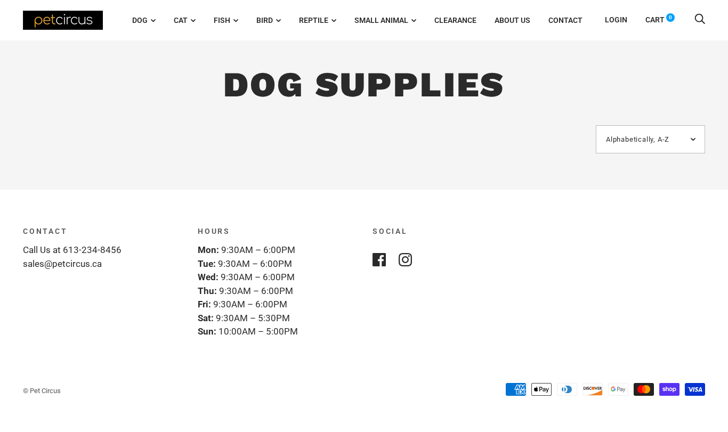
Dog (140, 20)
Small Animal (381, 20)
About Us (512, 20)
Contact (565, 20)
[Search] (699, 19)
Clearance (455, 20)
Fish (222, 20)
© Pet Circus (42, 391)
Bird (264, 20)
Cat (181, 20)
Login (616, 19)
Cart (658, 19)
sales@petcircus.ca (62, 263)
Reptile (313, 20)
